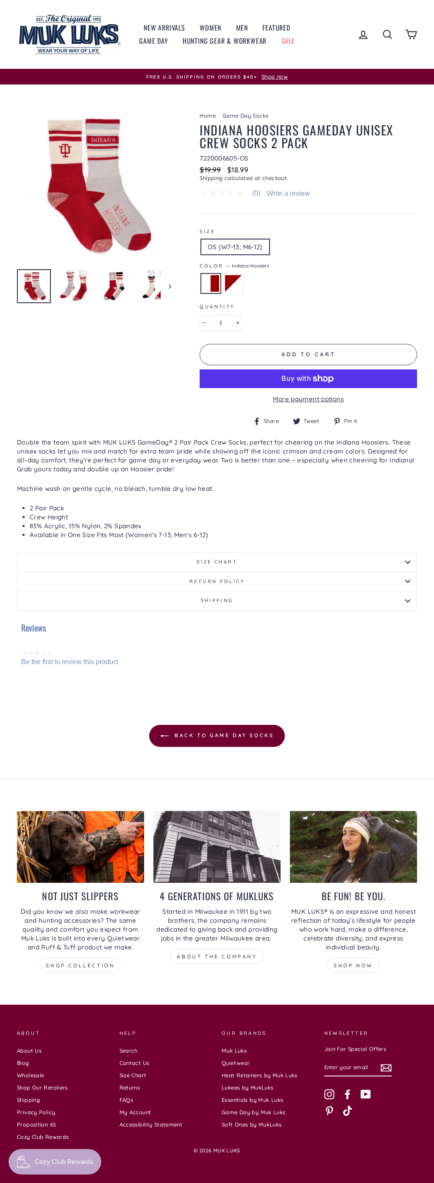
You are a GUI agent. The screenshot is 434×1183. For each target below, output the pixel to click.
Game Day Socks (245, 115)
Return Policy (217, 581)
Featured (276, 28)
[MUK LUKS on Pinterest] (329, 1111)
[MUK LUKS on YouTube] (366, 1094)
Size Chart (217, 562)
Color (234, 266)
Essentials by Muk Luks (252, 1099)
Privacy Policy (36, 1112)
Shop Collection (80, 965)
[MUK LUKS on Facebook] (347, 1094)
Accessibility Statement (151, 1124)
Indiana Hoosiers (210, 283)
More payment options (308, 399)
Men (242, 28)
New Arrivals (164, 28)
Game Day (153, 41)
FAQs (127, 1099)
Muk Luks (234, 1050)
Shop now (353, 965)
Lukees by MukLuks (247, 1087)
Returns (130, 1087)
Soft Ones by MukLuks (252, 1124)
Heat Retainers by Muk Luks (260, 1075)
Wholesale (30, 1075)
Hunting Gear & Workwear (225, 41)
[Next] (166, 286)
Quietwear (236, 1062)
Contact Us (135, 1062)
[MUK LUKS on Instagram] (329, 1094)
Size (207, 231)
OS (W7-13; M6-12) (235, 247)
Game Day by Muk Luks (254, 1112)
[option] (217, 77)
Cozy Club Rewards (43, 1136)
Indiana (233, 283)
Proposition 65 (36, 1124)
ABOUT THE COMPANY (217, 956)
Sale (288, 41)
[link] (233, 193)
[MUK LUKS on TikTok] (347, 1111)
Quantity (217, 307)
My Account (135, 1112)
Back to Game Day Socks (223, 735)
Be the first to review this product (69, 662)
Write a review (288, 193)
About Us (29, 1050)
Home (208, 115)
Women (210, 28)
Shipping (211, 178)
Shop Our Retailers (42, 1087)
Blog (23, 1062)
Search (129, 1050)
